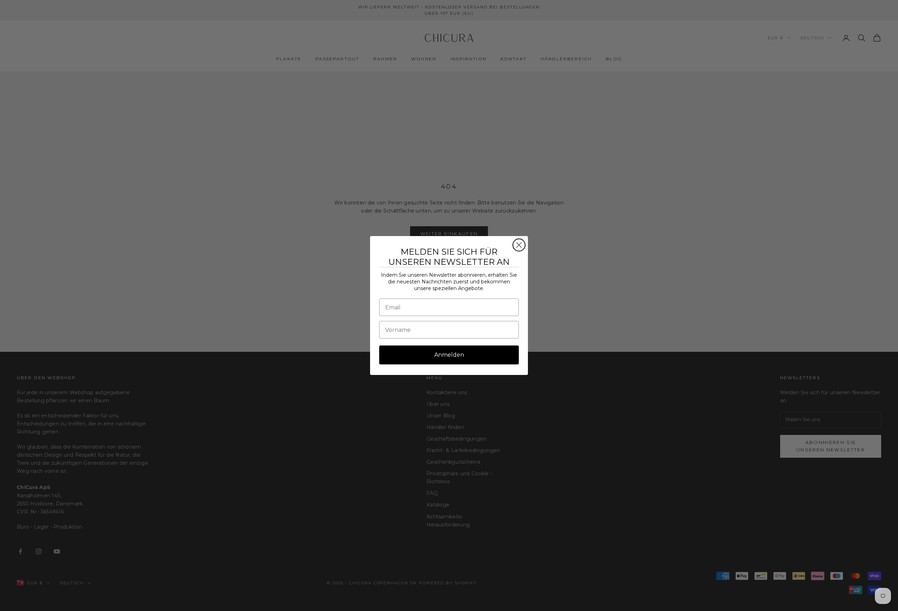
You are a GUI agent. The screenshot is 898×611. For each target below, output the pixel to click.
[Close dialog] (519, 245)
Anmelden (449, 354)
